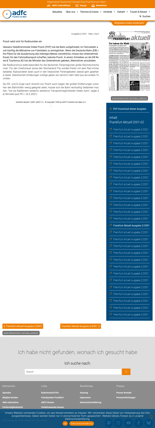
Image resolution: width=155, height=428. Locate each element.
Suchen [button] (146, 16)
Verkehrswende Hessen (52, 407)
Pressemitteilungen (125, 397)
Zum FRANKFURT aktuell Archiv (129, 98)
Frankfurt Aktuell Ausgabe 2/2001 (131, 129)
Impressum (85, 397)
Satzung (84, 392)
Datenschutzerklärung (90, 402)
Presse (83, 5)
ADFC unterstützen (61, 5)
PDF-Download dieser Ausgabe (129, 108)
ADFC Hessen (47, 402)
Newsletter (101, 5)
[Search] (126, 372)
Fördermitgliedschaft (12, 407)
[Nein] (151, 418)
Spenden (6, 392)
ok (65, 423)
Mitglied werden (10, 397)
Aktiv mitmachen (10, 402)
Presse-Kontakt (123, 392)
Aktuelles (57, 12)
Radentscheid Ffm (50, 392)
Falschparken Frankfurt (52, 397)
